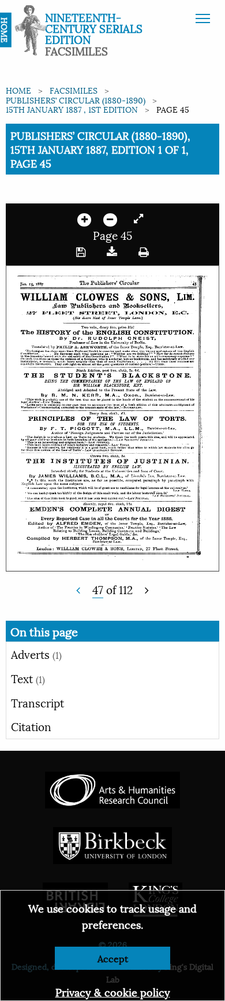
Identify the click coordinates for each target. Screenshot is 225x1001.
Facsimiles (73, 90)
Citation (31, 726)
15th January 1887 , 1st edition (72, 109)
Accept (112, 958)
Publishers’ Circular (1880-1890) (75, 100)
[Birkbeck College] (112, 843)
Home (18, 90)
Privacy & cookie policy (112, 991)
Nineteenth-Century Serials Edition (93, 27)
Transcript (37, 702)
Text (28, 678)
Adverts (36, 653)
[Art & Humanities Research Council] (112, 788)
